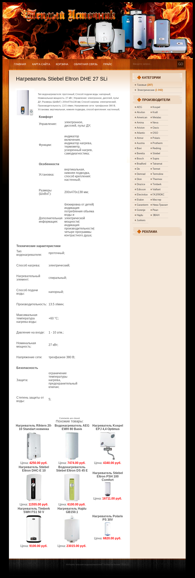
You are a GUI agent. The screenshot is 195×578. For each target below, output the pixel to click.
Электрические (145, 90)
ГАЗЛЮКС (158, 194)
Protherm (158, 143)
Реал (155, 210)
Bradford (141, 163)
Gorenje (141, 210)
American (142, 117)
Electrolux (142, 194)
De (138, 168)
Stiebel (156, 153)
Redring (157, 148)
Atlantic (141, 132)
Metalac (157, 117)
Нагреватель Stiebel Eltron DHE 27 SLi (61, 79)
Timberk (157, 184)
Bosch (140, 158)
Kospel (156, 107)
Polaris (156, 138)
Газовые (141, 84)
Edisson (141, 189)
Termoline (158, 174)
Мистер (157, 199)
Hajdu (140, 215)
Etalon (140, 199)
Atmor (140, 138)
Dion (139, 179)
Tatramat (157, 163)
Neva (155, 122)
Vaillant (157, 189)
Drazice (141, 184)
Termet (156, 168)
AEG (139, 107)
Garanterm (142, 204)
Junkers (141, 220)
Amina (140, 122)
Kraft (155, 112)
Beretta (141, 153)
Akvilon (141, 112)
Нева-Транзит (160, 204)
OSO (155, 132)
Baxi (139, 148)
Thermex (157, 179)
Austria (141, 143)
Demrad (141, 174)
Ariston (141, 127)
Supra (156, 158)
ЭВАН (156, 215)
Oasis (156, 127)
